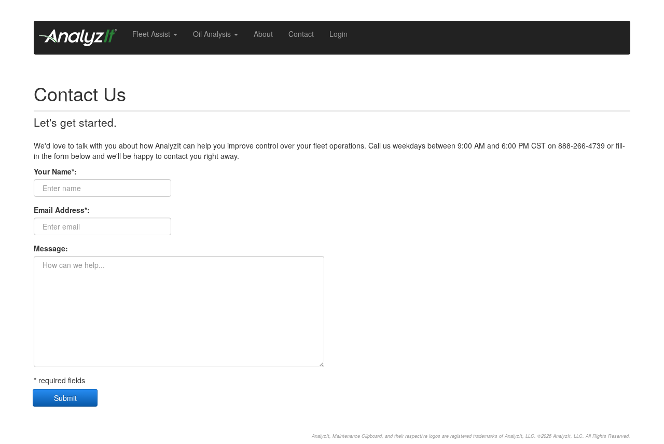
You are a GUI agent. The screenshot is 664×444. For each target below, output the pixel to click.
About (263, 34)
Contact (301, 34)
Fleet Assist (152, 34)
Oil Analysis (213, 34)
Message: (51, 248)
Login (338, 34)
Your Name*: (55, 171)
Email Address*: (62, 210)
